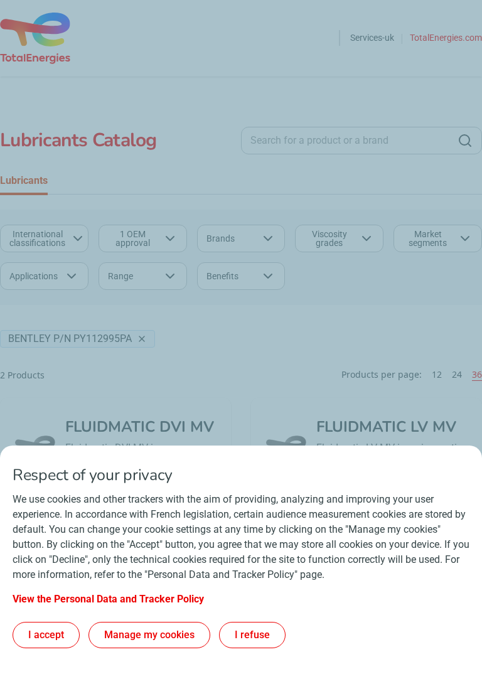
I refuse (252, 635)
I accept (46, 635)
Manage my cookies (149, 635)
